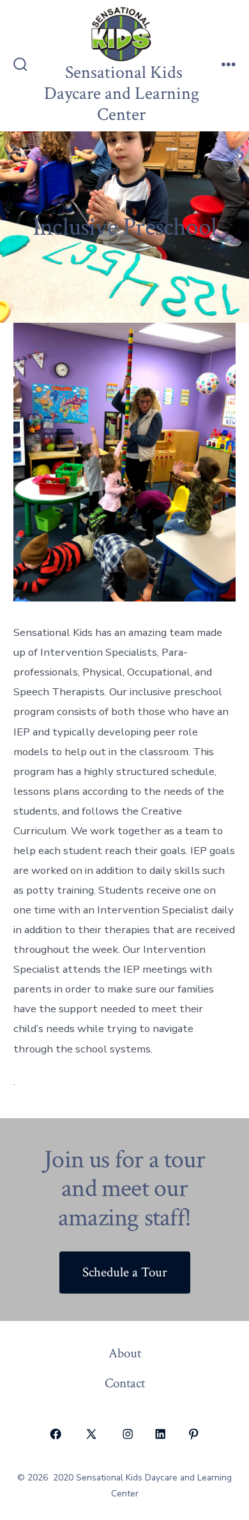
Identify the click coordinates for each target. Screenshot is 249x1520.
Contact (125, 1383)
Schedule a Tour (124, 1272)
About (125, 1353)
